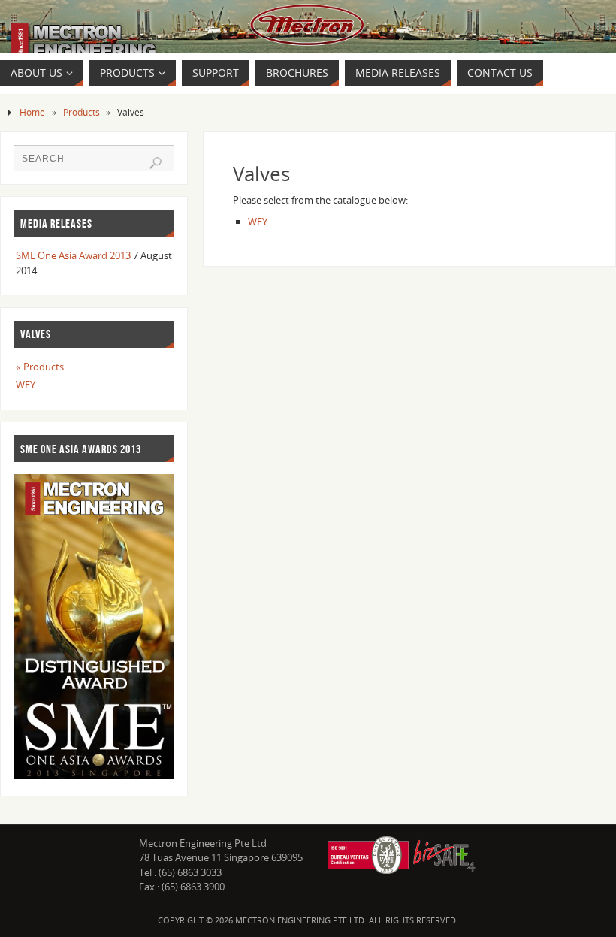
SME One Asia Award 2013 (73, 255)
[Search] (155, 163)
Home (32, 112)
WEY (257, 221)
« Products (40, 366)
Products (81, 112)
